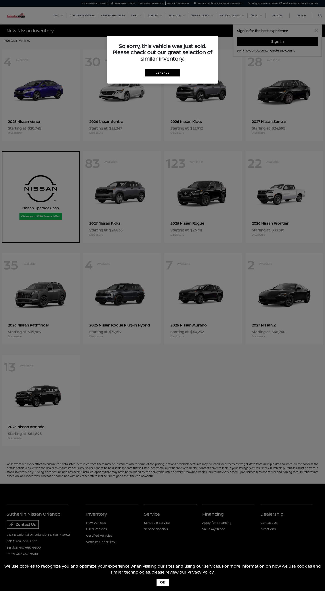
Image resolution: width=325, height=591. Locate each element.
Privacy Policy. (200, 572)
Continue (162, 72)
